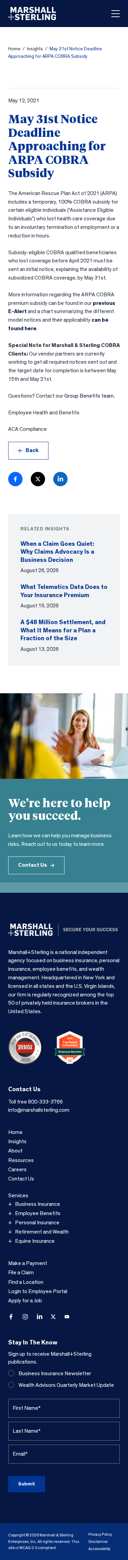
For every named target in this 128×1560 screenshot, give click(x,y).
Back (32, 450)
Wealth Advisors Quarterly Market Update (66, 1385)
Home (14, 49)
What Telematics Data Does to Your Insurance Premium (64, 591)
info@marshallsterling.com (38, 1110)
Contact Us (32, 865)
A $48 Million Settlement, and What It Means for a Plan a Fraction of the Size (62, 630)
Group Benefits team (89, 396)
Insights (35, 49)
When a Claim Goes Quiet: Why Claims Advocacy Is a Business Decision (57, 552)
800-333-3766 (45, 1102)
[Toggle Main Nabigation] (115, 13)
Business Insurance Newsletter (54, 1373)
